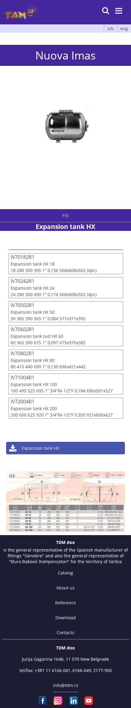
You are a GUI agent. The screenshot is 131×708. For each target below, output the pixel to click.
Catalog (65, 573)
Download (65, 617)
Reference (65, 603)
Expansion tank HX (40, 448)
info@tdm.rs (65, 685)
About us (65, 588)
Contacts (65, 632)
